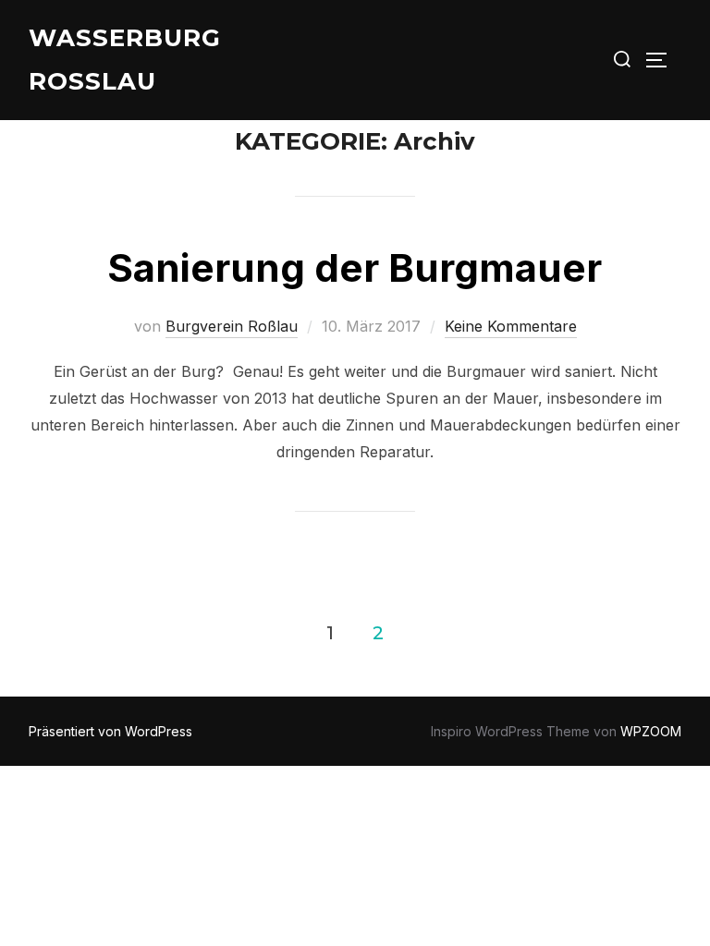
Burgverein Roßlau (231, 326)
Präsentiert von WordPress (110, 731)
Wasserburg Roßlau (125, 59)
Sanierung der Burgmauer (354, 267)
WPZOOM (650, 731)
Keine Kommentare (511, 326)
